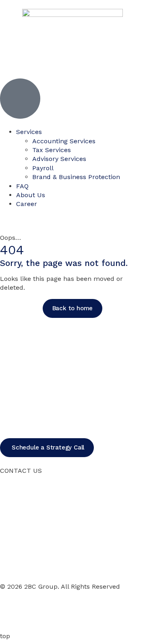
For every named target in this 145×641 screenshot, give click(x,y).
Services (29, 132)
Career (26, 204)
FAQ (22, 186)
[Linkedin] (54, 610)
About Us (30, 195)
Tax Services (51, 150)
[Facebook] (10, 610)
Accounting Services (63, 141)
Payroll (43, 168)
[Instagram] (32, 610)
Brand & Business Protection (76, 177)
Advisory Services (59, 159)
